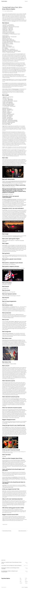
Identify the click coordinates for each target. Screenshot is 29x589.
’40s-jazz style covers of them (8, 487)
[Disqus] (14, 543)
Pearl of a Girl (10, 119)
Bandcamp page (15, 89)
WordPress (26, 587)
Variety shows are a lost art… (23, 530)
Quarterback (9, 117)
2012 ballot (14, 21)
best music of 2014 (5, 524)
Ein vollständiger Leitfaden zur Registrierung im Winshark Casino (9, 571)
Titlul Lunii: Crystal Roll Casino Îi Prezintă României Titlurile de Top (11, 563)
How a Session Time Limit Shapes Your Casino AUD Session (11, 565)
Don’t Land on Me (10, 118)
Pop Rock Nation (4, 1)
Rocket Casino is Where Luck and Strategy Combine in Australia (10, 568)
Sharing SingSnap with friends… (6, 530)
